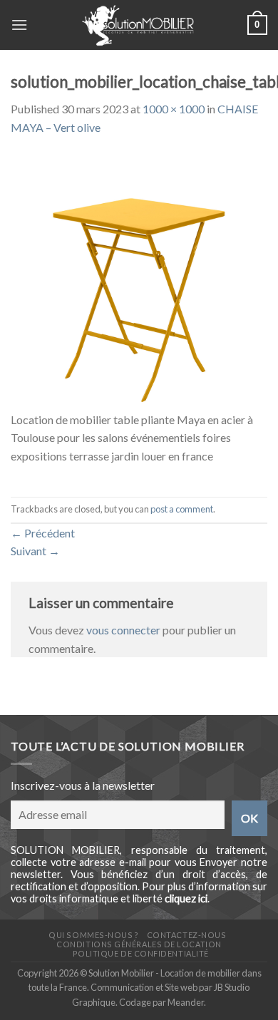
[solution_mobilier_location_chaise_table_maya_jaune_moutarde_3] (139, 280)
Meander (186, 1002)
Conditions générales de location (138, 944)
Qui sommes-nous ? (93, 934)
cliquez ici (186, 898)
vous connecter (123, 630)
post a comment (181, 509)
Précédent (43, 533)
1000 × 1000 (174, 108)
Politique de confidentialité (141, 953)
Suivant (35, 550)
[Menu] (19, 24)
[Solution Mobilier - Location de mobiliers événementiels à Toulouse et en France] (137, 25)
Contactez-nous (187, 934)
